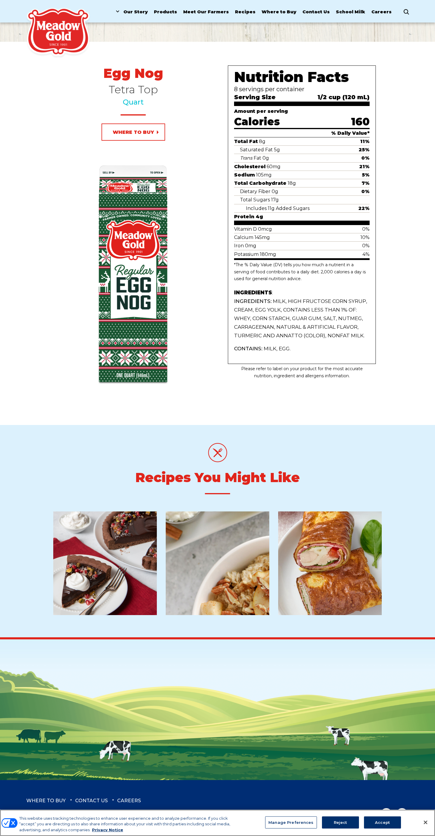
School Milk (350, 12)
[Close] (425, 822)
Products (165, 12)
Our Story (135, 12)
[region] (217, 823)
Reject (340, 822)
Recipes (245, 12)
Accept (382, 822)
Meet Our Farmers (206, 12)
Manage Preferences (290, 822)
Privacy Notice (107, 829)
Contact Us (316, 12)
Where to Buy (279, 12)
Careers (381, 12)
